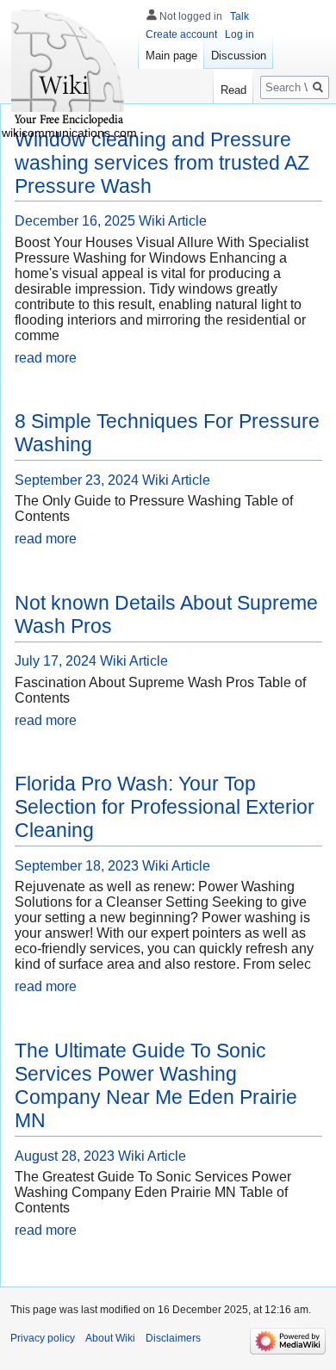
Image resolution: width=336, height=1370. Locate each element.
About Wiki (110, 1338)
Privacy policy (42, 1338)
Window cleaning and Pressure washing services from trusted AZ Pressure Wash (162, 162)
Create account (181, 34)
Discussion (238, 55)
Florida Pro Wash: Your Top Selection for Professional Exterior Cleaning (164, 806)
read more (46, 357)
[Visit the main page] (69, 69)
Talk (239, 16)
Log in (239, 34)
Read (233, 90)
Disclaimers (173, 1338)
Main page (171, 55)
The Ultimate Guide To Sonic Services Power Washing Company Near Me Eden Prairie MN (156, 1085)
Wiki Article (173, 221)
